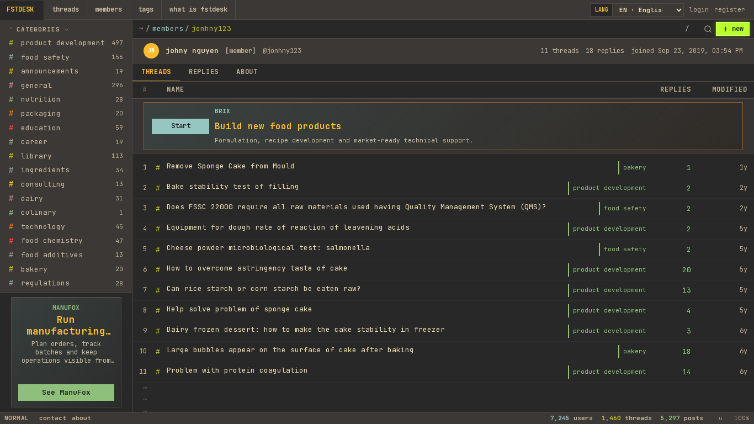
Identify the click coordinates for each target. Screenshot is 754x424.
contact (52, 418)
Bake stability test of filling (233, 186)
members (108, 9)
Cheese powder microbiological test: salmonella (268, 247)
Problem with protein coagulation (237, 370)
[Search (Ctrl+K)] (707, 29)
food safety (625, 208)
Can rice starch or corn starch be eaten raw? (264, 288)
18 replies (605, 50)
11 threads (559, 50)
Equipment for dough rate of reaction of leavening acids (288, 227)
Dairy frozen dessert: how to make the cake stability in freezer (306, 329)
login (699, 9)
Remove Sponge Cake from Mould (231, 166)
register (729, 9)
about (81, 418)
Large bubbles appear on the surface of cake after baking (290, 349)
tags (145, 9)
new (738, 28)
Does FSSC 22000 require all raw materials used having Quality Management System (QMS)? (356, 206)
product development (609, 188)
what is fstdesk (198, 9)
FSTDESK (20, 9)
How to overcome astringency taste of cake (257, 268)
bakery (634, 167)
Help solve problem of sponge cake (239, 309)
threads (65, 9)
